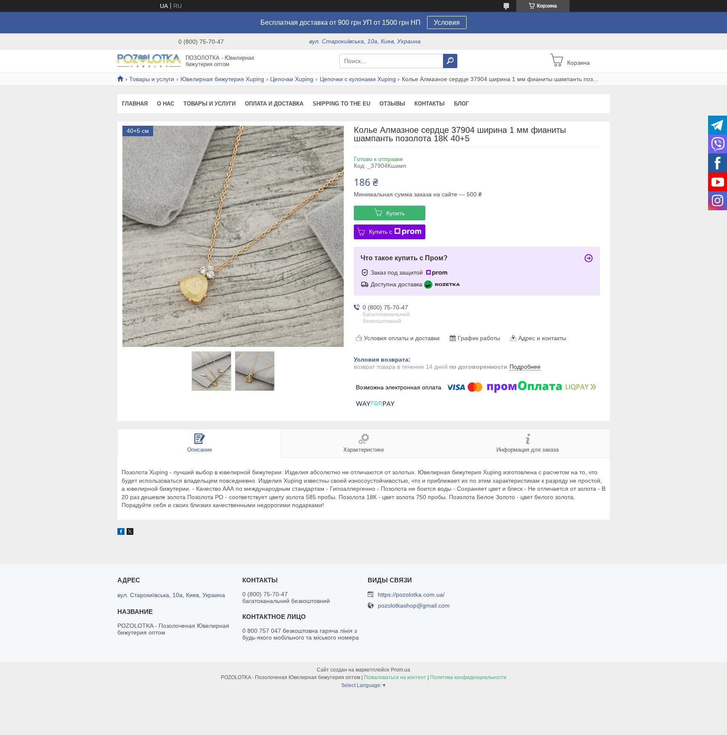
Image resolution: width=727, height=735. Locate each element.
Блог (461, 103)
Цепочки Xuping (291, 79)
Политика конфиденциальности (468, 677)
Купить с (380, 231)
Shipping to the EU (341, 103)
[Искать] (450, 61)
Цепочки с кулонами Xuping (358, 79)
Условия (447, 22)
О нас (165, 103)
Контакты (429, 103)
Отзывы (392, 103)
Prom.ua (400, 670)
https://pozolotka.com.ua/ (411, 594)
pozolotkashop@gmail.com (414, 606)
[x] (130, 532)
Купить (395, 213)
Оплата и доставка (274, 103)
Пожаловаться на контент (395, 677)
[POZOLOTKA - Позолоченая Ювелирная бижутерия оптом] (148, 60)
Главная (135, 103)
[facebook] (121, 532)
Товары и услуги (151, 79)
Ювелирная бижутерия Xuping (222, 79)
